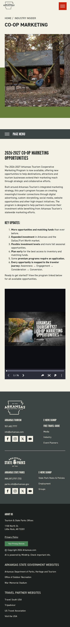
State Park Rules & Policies (52, 478)
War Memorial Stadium (16, 582)
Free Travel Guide (51, 426)
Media (46, 431)
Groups (42, 489)
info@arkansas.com (14, 432)
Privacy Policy (11, 537)
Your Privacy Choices (16, 544)
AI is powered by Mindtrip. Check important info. (27, 554)
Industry (47, 437)
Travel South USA (13, 599)
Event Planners (50, 442)
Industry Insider (25, 18)
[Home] (8, 6)
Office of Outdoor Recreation (18, 577)
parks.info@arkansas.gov (17, 484)
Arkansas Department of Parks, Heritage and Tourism (30, 571)
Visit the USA (11, 616)
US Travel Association (15, 610)
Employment (44, 483)
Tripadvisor (10, 605)
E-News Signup (49, 420)
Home (8, 18)
